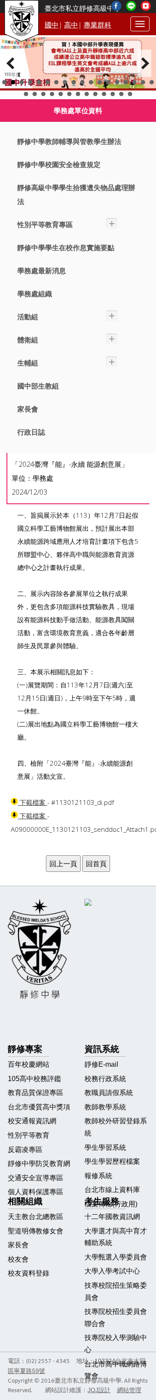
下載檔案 (32, 802)
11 (91, 82)
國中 (51, 25)
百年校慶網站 (28, 1064)
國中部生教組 (38, 386)
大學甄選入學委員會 (115, 1257)
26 (86, 94)
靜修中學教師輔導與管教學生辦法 (69, 141)
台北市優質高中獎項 (39, 1107)
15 (126, 82)
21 (43, 94)
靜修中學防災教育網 (39, 1163)
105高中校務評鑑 (34, 1078)
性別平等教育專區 (45, 224)
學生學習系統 (105, 1147)
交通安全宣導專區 (35, 1178)
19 (26, 94)
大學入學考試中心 (112, 1271)
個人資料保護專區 (35, 1192)
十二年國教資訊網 (112, 1216)
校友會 (18, 1259)
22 (52, 94)
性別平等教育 (28, 1135)
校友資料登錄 (28, 1273)
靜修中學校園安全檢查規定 (59, 164)
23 (60, 94)
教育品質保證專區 (35, 1092)
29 (112, 94)
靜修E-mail (101, 1064)
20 (34, 94)
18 (152, 82)
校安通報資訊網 (32, 1121)
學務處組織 (34, 294)
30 (121, 94)
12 (100, 82)
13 (108, 82)
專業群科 (97, 25)
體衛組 (27, 340)
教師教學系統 (105, 1107)
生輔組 (27, 363)
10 (82, 82)
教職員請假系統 (108, 1092)
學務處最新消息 (41, 271)
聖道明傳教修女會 (35, 1231)
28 (104, 94)
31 (130, 94)
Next (145, 63)
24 (69, 94)
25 (78, 94)
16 (134, 82)
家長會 (27, 409)
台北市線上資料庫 (112, 1189)
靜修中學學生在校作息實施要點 (65, 247)
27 (95, 94)
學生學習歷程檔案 (112, 1161)
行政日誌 (31, 432)
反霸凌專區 (25, 1149)
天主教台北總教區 (35, 1216)
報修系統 (98, 1175)
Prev (11, 63)
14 (117, 82)
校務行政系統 (105, 1078)
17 (143, 82)
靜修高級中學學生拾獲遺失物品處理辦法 (76, 194)
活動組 (27, 317)
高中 (71, 25)
